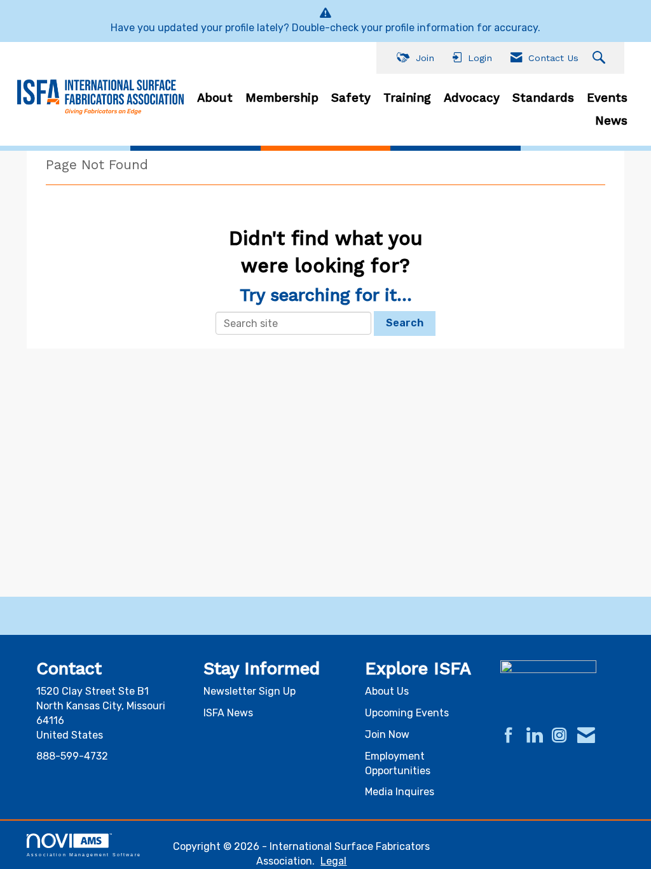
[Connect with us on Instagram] (559, 736)
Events (607, 98)
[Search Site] (600, 58)
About (215, 98)
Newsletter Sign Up (249, 691)
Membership (282, 98)
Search (404, 323)
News (611, 121)
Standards (543, 98)
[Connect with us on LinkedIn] (534, 736)
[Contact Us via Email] (586, 736)
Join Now (387, 734)
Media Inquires (399, 792)
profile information (429, 28)
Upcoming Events (407, 713)
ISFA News (228, 713)
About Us (387, 691)
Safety (351, 98)
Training (407, 98)
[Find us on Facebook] (508, 736)
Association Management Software (84, 854)
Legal (333, 861)
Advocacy (472, 98)
